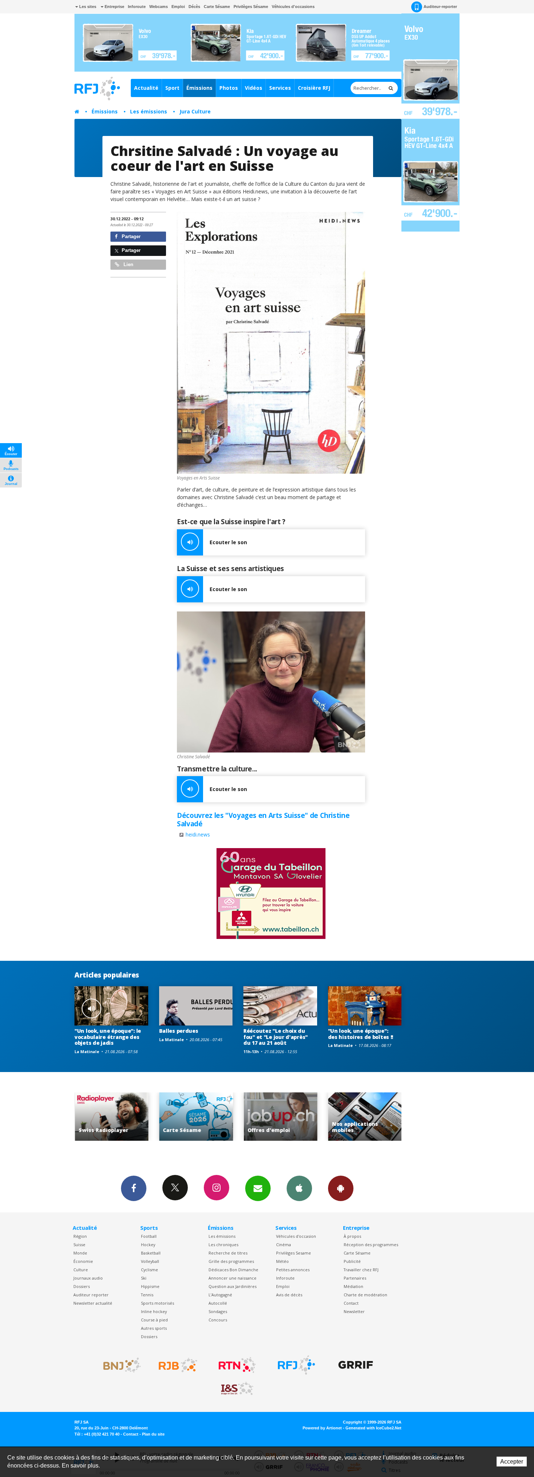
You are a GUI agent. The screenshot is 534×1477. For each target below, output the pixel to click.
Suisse (79, 1244)
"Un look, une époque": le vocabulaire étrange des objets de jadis (107, 1037)
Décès (194, 6)
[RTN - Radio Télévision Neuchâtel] (237, 1365)
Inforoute (137, 6)
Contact (351, 1303)
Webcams (158, 6)
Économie (83, 1261)
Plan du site (153, 1434)
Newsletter (354, 1311)
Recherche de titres (228, 1253)
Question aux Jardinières (232, 1286)
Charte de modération (365, 1294)
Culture (80, 1269)
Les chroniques (223, 1244)
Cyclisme (149, 1269)
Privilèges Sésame (251, 6)
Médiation (353, 1286)
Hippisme (150, 1286)
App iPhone (299, 1188)
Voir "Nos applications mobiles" (281, 1116)
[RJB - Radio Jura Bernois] (178, 1365)
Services (280, 87)
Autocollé (218, 1303)
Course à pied (154, 1319)
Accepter (511, 1461)
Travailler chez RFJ (361, 1269)
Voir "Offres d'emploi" (196, 1116)
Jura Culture (195, 111)
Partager (130, 236)
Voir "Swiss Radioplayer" (365, 1116)
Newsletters (258, 1188)
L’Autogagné (220, 1294)
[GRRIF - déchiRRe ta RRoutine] (355, 1365)
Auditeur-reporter (440, 6)
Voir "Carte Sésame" (112, 1116)
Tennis (147, 1294)
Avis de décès (289, 1294)
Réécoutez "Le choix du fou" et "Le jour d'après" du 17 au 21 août (275, 1037)
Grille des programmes (231, 1261)
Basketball (151, 1253)
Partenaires (355, 1278)
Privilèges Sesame (293, 1253)
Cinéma (283, 1244)
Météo (282, 1261)
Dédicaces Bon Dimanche (233, 1269)
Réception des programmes (371, 1244)
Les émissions (148, 111)
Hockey (148, 1244)
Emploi (178, 6)
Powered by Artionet (322, 1428)
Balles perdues (178, 1030)
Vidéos (253, 87)
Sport (172, 87)
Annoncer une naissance (232, 1278)
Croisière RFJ (314, 87)
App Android (340, 1188)
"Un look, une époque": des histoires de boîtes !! (360, 1033)
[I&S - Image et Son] (237, 1389)
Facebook (133, 1188)
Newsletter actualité (92, 1303)
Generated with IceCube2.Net (373, 1428)
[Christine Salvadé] (271, 682)
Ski (143, 1278)
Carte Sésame (217, 6)
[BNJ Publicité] (119, 1365)
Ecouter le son (228, 542)
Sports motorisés (157, 1303)
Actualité (146, 87)
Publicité (352, 1261)
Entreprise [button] (114, 6)
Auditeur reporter (91, 1294)
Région (80, 1236)
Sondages (218, 1311)
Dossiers (81, 1286)
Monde (80, 1253)
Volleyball (150, 1261)
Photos (228, 87)
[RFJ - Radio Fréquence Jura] (296, 1365)
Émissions (199, 87)
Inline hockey (154, 1311)
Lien (127, 264)
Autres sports (154, 1328)
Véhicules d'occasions (293, 6)
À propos (352, 1236)
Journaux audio (88, 1278)
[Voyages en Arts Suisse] (271, 343)
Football (149, 1236)
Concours (218, 1319)
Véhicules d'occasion (296, 1236)
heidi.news (198, 834)
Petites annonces (293, 1269)
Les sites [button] (87, 6)
